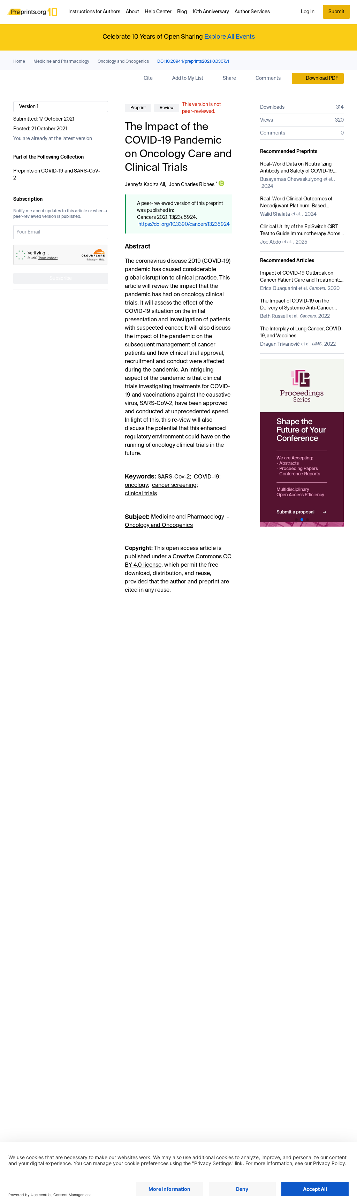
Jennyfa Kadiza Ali (145, 184)
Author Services (252, 11)
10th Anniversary (210, 11)
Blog (182, 11)
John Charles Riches (191, 184)
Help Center (158, 11)
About (132, 11)
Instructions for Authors (94, 11)
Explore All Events (229, 37)
